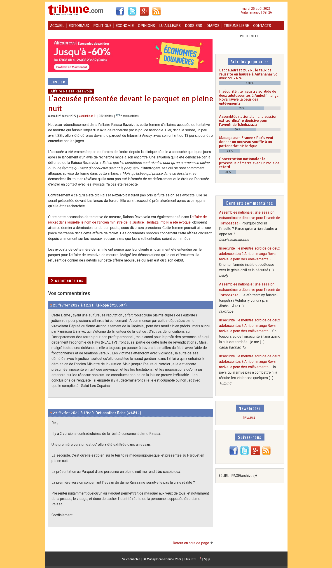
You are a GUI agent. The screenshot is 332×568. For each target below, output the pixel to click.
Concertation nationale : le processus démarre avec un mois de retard (249, 162)
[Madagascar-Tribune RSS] (266, 454)
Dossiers (193, 26)
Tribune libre (236, 26)
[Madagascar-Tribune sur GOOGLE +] (255, 454)
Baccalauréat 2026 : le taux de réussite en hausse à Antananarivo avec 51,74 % (248, 74)
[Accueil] (75, 15)
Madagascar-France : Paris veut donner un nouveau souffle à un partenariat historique (246, 141)
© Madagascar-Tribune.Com (162, 559)
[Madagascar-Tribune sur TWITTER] (244, 454)
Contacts (262, 26)
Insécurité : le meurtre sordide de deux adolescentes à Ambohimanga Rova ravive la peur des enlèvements (248, 97)
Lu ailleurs (170, 26)
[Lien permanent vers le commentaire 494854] (51, 412)
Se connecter (131, 559)
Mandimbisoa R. (87, 116)
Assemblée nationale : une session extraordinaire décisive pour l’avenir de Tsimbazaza (248, 120)
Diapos (213, 26)
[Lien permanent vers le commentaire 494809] (51, 305)
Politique (102, 26)
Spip (207, 559)
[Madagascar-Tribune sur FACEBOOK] (233, 454)
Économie (125, 26)
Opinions (146, 26)
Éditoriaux (79, 26)
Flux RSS (190, 559)
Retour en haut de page (191, 543)
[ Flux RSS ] (250, 417)
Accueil (57, 26)
